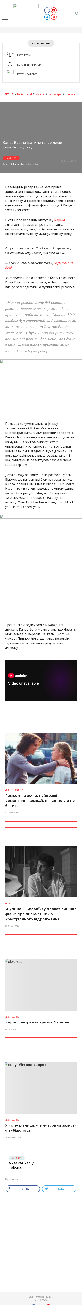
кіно (9, 903)
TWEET (62, 1188)
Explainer (14, 1017)
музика (12, 158)
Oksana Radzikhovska (24, 164)
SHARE (25, 1188)
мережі (59, 220)
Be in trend (14, 790)
